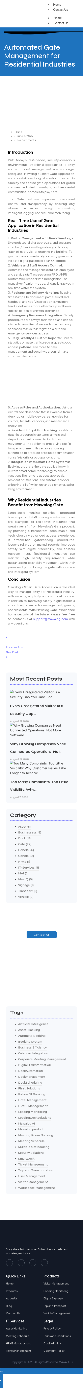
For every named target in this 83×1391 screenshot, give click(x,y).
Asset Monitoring (16, 1328)
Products (12, 1291)
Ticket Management (18, 1350)
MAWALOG (66, 1362)
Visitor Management (56, 1283)
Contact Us (60, 9)
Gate (19, 132)
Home (58, 18)
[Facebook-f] (9, 1262)
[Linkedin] (44, 1262)
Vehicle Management (57, 1313)
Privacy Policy (52, 1328)
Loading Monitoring (56, 1291)
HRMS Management (18, 1343)
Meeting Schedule (17, 1336)
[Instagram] (32, 1262)
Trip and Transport (55, 1305)
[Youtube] (21, 1262)
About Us (12, 1298)
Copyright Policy (54, 1350)
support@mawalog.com (50, 619)
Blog (9, 1305)
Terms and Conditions (57, 1336)
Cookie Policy (52, 1343)
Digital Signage (53, 1298)
